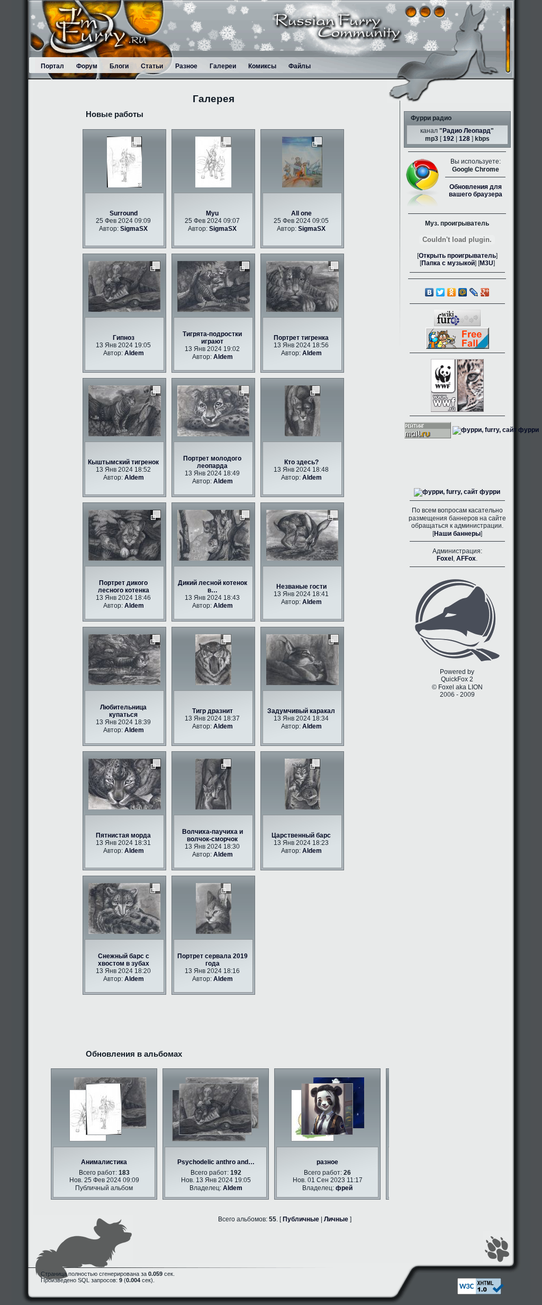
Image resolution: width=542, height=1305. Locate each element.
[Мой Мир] (462, 292)
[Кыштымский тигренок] (124, 410)
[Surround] (124, 161)
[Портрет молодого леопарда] (213, 410)
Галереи (223, 66)
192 (448, 138)
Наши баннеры (457, 533)
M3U (486, 263)
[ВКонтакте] (429, 292)
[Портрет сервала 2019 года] (213, 908)
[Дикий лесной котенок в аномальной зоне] (213, 534)
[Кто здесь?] (302, 410)
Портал (52, 66)
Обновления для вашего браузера (475, 190)
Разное (186, 66)
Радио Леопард (466, 130)
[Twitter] (440, 292)
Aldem (134, 353)
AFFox (466, 558)
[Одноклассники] (451, 292)
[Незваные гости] (302, 534)
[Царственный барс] (302, 783)
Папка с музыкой (448, 263)
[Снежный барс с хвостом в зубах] (124, 908)
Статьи (152, 66)
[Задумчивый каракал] (302, 659)
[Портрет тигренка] (302, 286)
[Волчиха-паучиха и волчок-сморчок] (213, 783)
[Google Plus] (485, 292)
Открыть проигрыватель (457, 255)
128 (464, 138)
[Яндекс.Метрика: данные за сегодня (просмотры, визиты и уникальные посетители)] (457, 492)
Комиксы (262, 66)
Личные (336, 1219)
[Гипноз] (124, 286)
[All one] (302, 161)
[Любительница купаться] (124, 659)
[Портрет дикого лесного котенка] (124, 534)
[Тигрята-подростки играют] (213, 286)
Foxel (445, 558)
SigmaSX (134, 228)
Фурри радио (431, 118)
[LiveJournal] (474, 292)
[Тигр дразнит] (213, 659)
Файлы (299, 66)
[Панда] (325, 1109)
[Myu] (213, 161)
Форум (86, 66)
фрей (341, 1188)
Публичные (301, 1219)
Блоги (119, 66)
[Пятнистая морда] (124, 783)
